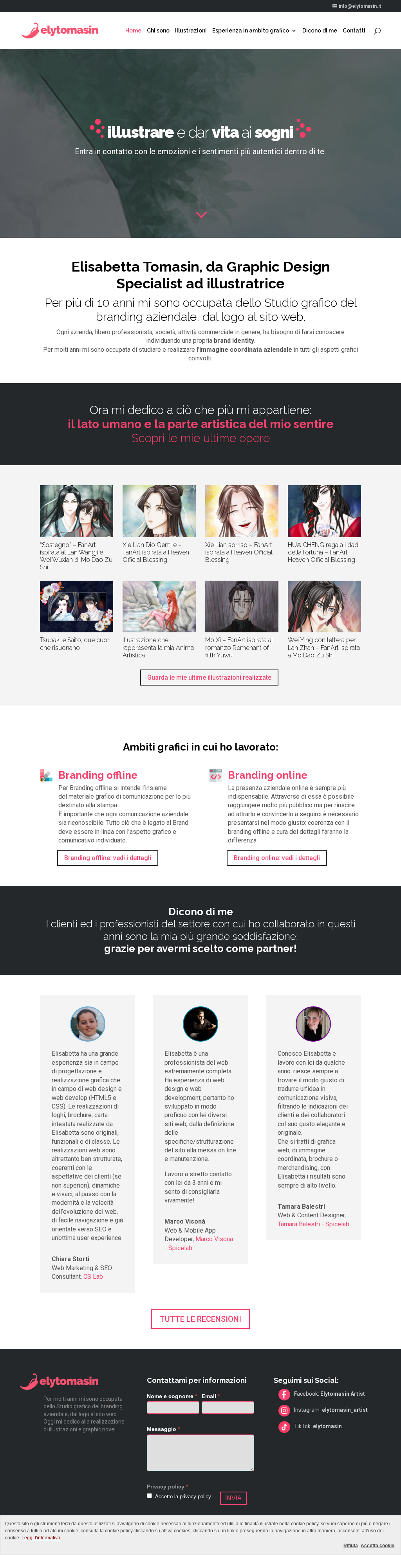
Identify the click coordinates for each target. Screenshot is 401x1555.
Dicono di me (319, 31)
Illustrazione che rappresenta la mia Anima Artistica (158, 647)
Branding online (267, 775)
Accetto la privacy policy (182, 1496)
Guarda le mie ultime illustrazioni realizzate (209, 677)
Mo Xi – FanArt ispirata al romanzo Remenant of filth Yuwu (239, 647)
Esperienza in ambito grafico (250, 31)
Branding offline (97, 775)
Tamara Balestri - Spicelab (313, 1224)
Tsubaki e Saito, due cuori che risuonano (75, 643)
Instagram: (331, 1410)
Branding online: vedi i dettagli (277, 858)
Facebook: (329, 1394)
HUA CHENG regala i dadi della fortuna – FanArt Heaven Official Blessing (323, 552)
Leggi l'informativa (41, 1538)
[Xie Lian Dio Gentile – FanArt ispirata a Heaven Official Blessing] (159, 511)
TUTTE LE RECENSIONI (200, 1319)
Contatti (354, 31)
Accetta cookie (377, 1545)
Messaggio (163, 1429)
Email (211, 1396)
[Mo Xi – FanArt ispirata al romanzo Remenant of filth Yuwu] (241, 606)
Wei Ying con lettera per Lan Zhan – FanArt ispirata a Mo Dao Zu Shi (324, 647)
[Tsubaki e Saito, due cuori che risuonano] (76, 606)
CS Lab (93, 1276)
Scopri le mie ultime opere (201, 431)
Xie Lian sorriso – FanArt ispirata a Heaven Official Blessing (239, 552)
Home (133, 31)
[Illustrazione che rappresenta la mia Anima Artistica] (159, 606)
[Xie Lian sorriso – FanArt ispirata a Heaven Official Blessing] (241, 511)
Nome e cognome (172, 1396)
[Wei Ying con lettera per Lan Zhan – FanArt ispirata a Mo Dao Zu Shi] (324, 606)
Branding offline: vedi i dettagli (107, 858)
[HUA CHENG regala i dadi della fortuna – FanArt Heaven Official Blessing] (324, 511)
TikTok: (318, 1426)
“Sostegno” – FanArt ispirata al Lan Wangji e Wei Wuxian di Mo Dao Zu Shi (76, 556)
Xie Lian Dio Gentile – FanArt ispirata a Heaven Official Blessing (156, 552)
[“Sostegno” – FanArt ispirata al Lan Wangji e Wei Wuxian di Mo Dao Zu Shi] (76, 511)
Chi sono (158, 31)
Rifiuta (350, 1545)
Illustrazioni (191, 31)
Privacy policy (165, 1486)
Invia (233, 1498)
